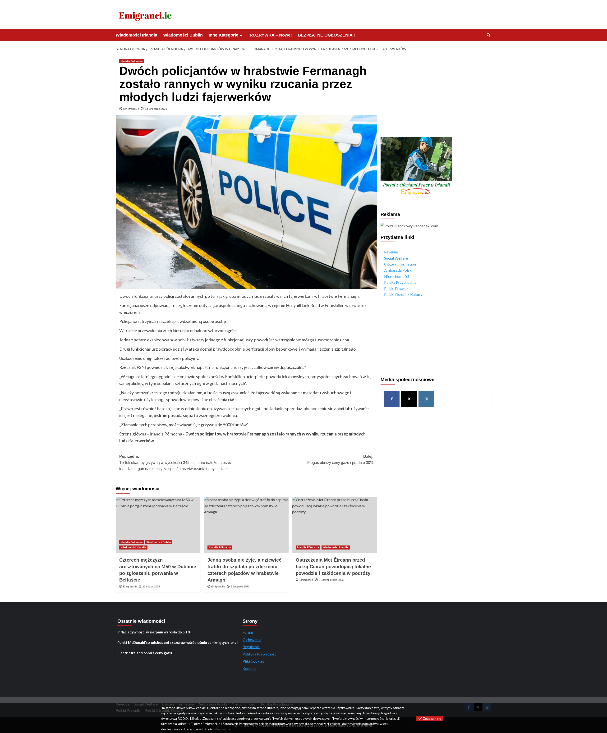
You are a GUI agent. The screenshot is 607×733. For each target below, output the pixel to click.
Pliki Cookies (253, 661)
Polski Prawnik (396, 288)
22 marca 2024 (151, 586)
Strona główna (132, 433)
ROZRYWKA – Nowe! (271, 35)
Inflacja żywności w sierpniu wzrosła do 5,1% (154, 632)
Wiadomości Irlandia (136, 35)
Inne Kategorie (223, 35)
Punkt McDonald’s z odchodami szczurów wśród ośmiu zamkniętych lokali (177, 642)
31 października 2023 (331, 579)
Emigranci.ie (131, 108)
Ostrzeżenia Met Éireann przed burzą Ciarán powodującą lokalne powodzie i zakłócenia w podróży (333, 566)
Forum (248, 632)
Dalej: (340, 459)
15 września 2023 (156, 108)
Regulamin (251, 646)
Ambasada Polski (398, 270)
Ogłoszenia (252, 639)
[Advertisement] (436, 93)
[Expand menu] (241, 35)
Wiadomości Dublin (183, 35)
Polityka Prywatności (260, 654)
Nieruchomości (396, 276)
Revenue (391, 252)
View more (223, 729)
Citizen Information (400, 264)
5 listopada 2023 (240, 586)
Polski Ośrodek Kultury (403, 294)
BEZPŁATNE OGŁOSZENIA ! (326, 35)
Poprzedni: (175, 462)
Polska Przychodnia (400, 282)
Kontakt (249, 668)
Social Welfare (396, 258)
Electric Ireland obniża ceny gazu (144, 653)
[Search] (489, 35)
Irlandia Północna (132, 61)
